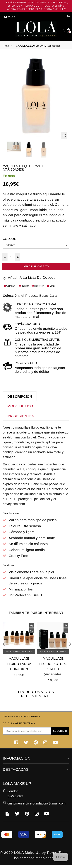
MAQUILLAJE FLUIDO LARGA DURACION (19, 663)
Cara (53, 295)
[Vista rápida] (31, 625)
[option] (14, 146)
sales (11, 16)
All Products (29, 295)
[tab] (20, 396)
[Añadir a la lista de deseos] (31, 630)
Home (6, 45)
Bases (44, 295)
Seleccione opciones (19, 651)
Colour (9, 239)
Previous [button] (3, 644)
